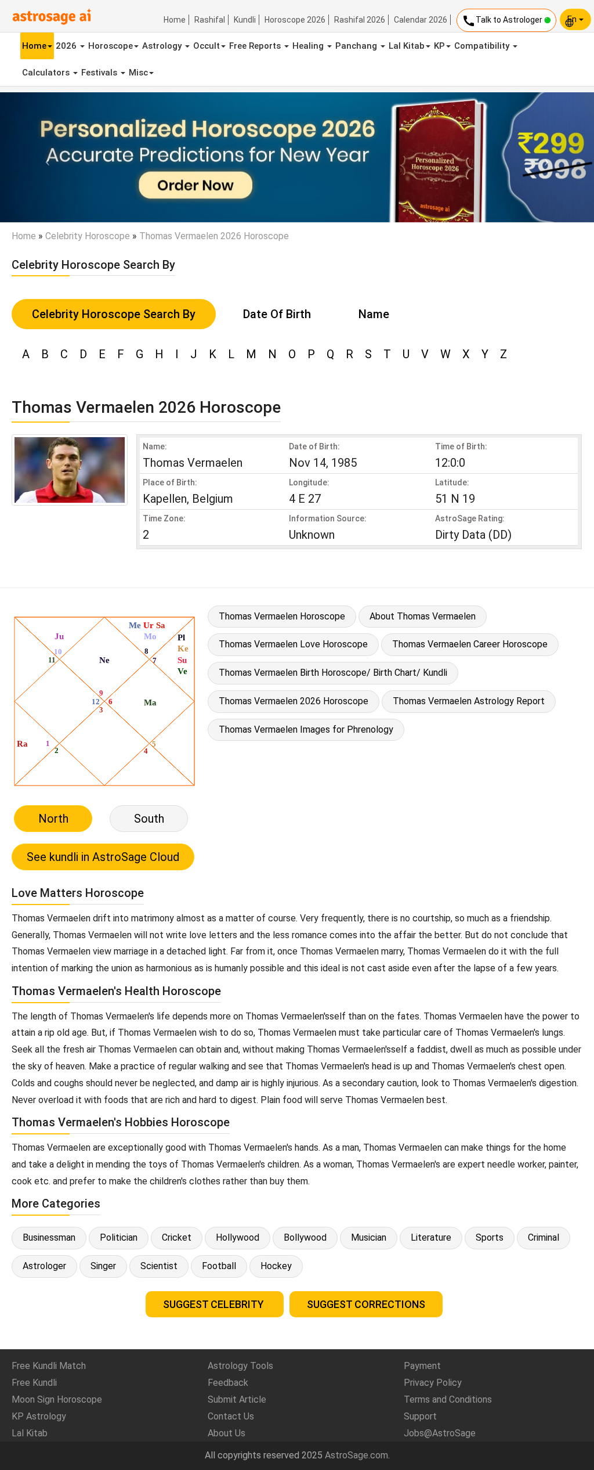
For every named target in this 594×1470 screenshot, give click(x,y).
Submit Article (237, 1399)
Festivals (100, 72)
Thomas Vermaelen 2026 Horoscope (293, 701)
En (573, 19)
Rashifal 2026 (359, 19)
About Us (226, 1433)
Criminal (543, 1237)
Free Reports (256, 46)
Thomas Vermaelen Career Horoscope (470, 644)
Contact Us (231, 1416)
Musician (368, 1237)
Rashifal (209, 19)
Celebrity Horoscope (87, 236)
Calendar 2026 (420, 19)
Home (175, 19)
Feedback (228, 1382)
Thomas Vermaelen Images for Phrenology (306, 729)
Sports (490, 1237)
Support (420, 1416)
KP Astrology (39, 1416)
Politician (118, 1237)
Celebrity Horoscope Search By (113, 314)
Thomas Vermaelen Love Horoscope (293, 644)
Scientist (159, 1265)
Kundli (245, 19)
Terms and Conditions (448, 1399)
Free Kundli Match (49, 1365)
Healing (309, 46)
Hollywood (237, 1237)
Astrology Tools (240, 1365)
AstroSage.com (356, 1455)
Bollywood (305, 1237)
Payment (422, 1365)
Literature (431, 1237)
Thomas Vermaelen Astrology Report (469, 701)
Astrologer (44, 1265)
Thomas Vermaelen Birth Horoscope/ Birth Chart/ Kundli (333, 672)
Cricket (176, 1237)
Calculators (47, 72)
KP (439, 46)
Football (219, 1265)
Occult (206, 46)
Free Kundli (34, 1382)
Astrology (163, 46)
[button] (44, 157)
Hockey (276, 1265)
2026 (67, 46)
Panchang (357, 46)
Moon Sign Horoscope (57, 1399)
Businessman (49, 1237)
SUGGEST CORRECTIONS (366, 1304)
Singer (103, 1265)
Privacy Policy (433, 1382)
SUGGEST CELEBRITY (214, 1304)
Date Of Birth (277, 314)
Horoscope (110, 46)
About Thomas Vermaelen (423, 616)
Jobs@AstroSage (440, 1433)
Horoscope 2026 (295, 19)
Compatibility (483, 46)
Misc (138, 72)
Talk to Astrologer (503, 21)
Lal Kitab (407, 46)
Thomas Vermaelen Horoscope (282, 616)
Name (373, 314)
